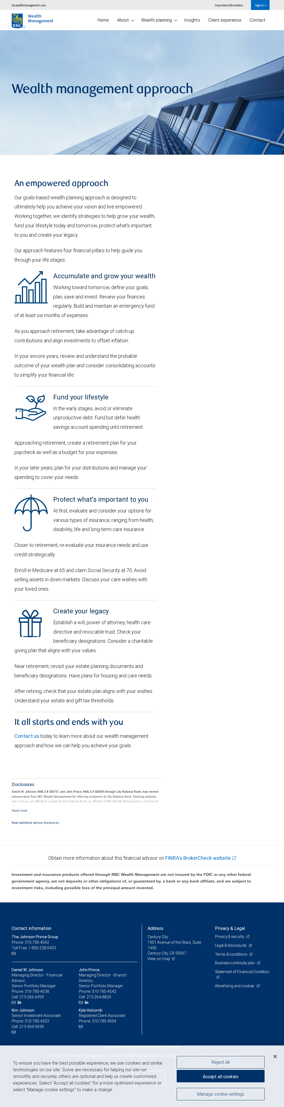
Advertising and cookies (235, 985)
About (123, 20)
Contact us (26, 736)
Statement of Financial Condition (242, 971)
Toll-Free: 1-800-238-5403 (34, 947)
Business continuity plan (235, 962)
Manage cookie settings (220, 1094)
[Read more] (19, 810)
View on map (159, 958)
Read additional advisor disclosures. (36, 823)
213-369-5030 (31, 1026)
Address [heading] (155, 928)
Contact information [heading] (31, 928)
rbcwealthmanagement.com (28, 5)
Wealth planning (157, 20)
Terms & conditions (231, 954)
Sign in (259, 5)
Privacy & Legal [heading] (230, 928)
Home (103, 20)
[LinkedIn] (20, 1002)
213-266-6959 (31, 996)
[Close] (275, 1056)
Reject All (221, 1062)
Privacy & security (230, 936)
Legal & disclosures (231, 945)
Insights (192, 20)
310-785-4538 (37, 991)
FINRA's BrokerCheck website (198, 858)
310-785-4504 (104, 1021)
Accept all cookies (220, 1076)
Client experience (224, 20)
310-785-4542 (104, 991)
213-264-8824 (99, 996)
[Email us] (14, 953)
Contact (257, 20)
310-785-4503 (37, 1021)
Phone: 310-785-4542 (30, 942)
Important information (229, 5)
